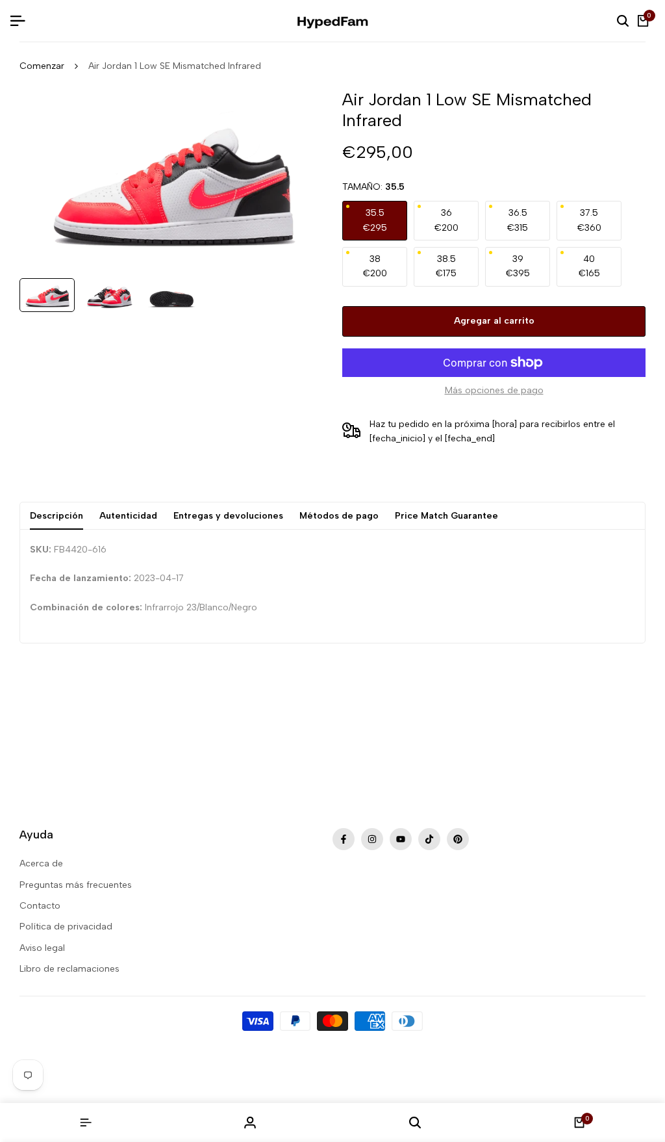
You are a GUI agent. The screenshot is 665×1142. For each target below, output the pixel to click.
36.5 (517, 220)
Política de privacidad (65, 926)
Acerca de (41, 863)
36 (446, 220)
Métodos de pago (339, 515)
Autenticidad (128, 515)
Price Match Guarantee (446, 515)
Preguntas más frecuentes (75, 884)
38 (375, 266)
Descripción (56, 515)
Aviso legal (42, 948)
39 (518, 266)
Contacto (39, 905)
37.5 (589, 220)
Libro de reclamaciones (69, 968)
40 (589, 266)
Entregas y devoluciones (228, 515)
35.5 (375, 220)
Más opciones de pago (494, 390)
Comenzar (41, 65)
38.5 (446, 266)
